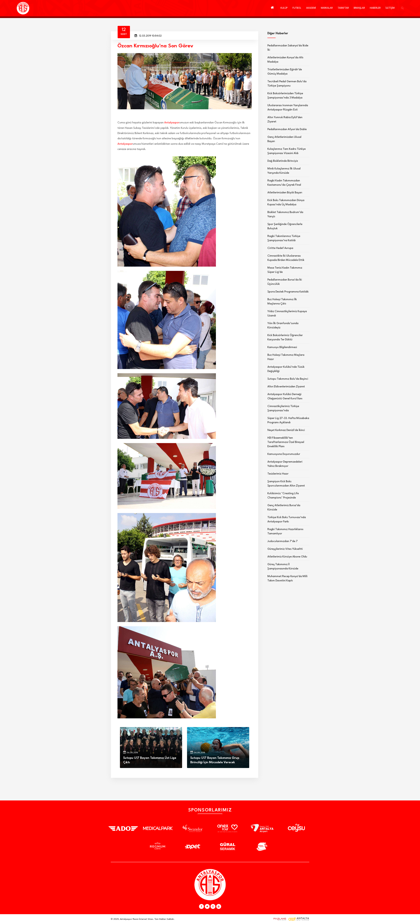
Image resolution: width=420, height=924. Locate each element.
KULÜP (284, 8)
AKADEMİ (311, 8)
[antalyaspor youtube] (218, 906)
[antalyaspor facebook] (201, 906)
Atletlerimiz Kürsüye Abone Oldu (287, 556)
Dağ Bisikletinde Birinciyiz (282, 161)
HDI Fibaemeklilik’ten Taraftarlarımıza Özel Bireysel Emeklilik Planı (285, 442)
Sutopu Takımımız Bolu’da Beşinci (287, 379)
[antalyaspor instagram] (212, 906)
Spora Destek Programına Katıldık (288, 291)
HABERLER (375, 8)
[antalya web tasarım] (279, 919)
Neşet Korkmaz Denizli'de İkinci (286, 430)
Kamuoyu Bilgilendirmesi (282, 347)
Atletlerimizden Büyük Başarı (284, 192)
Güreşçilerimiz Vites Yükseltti (285, 549)
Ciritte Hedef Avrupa (280, 248)
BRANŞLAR (359, 8)
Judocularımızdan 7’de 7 (282, 541)
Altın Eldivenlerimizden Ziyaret (286, 386)
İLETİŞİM (390, 8)
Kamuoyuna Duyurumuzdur (283, 454)
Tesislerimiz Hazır (277, 473)
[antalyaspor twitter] (207, 906)
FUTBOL (297, 8)
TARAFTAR (343, 8)
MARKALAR (327, 8)
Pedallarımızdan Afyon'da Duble (287, 129)
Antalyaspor (171, 122)
